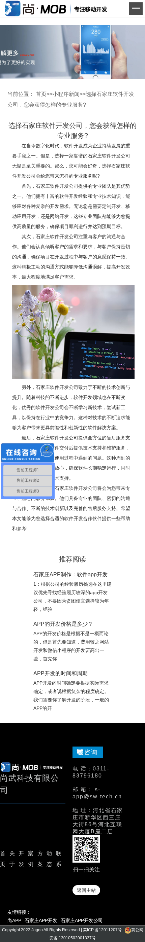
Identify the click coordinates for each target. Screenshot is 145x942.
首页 (41, 94)
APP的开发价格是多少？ (63, 624)
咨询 (91, 752)
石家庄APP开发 (41, 920)
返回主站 (86, 890)
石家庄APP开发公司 (82, 920)
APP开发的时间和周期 (60, 673)
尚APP (14, 920)
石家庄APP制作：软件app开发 (70, 574)
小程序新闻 (66, 94)
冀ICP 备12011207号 (102, 930)
